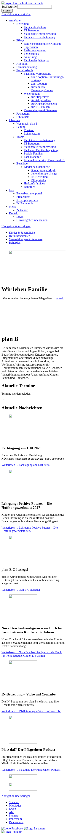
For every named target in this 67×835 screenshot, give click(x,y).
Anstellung (30, 57)
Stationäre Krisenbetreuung (40, 33)
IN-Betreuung (32, 30)
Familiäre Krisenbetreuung (39, 37)
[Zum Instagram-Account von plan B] (34, 828)
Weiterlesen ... (25, 464)
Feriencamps (31, 53)
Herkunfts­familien (34, 183)
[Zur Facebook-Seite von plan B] (12, 828)
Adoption (22, 63)
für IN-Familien (40, 106)
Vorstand (29, 130)
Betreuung (22, 23)
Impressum (15, 818)
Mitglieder (15, 805)
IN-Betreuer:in (25, 203)
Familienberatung (26, 67)
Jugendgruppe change (44, 173)
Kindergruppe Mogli (43, 170)
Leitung (20, 126)
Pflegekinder (38, 180)
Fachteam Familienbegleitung (41, 150)
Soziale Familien (33, 153)
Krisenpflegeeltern (27, 200)
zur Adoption (39, 83)
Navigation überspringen (16, 14)
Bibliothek (22, 116)
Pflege (20, 40)
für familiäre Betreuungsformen (42, 88)
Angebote (14, 20)
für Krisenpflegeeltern (44, 103)
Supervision (31, 47)
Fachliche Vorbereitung (37, 73)
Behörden (29, 186)
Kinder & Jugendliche (37, 166)
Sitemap (13, 815)
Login (19, 216)
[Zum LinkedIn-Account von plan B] (11, 831)
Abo (11, 812)
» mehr (60, 298)
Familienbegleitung (35, 27)
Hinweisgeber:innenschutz (31, 220)
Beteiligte (22, 163)
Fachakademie (24, 70)
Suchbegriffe (9, 6)
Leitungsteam (32, 133)
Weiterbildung (32, 93)
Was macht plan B (27, 123)
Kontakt (13, 213)
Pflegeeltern (23, 196)
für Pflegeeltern (40, 97)
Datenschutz (16, 822)
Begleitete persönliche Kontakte (42, 43)
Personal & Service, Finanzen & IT (44, 160)
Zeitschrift (22, 210)
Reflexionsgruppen (35, 50)
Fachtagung (23, 113)
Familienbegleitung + (36, 60)
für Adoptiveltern (41, 100)
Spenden (14, 802)
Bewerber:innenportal (29, 193)
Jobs (11, 190)
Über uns (14, 120)
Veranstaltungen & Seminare (40, 110)
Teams (20, 136)
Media (12, 206)
